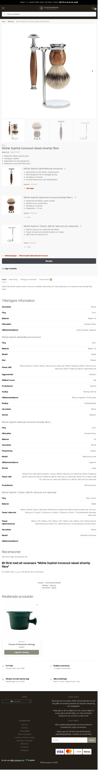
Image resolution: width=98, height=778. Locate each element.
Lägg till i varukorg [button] (22, 652)
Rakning (11, 21)
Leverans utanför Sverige (24, 737)
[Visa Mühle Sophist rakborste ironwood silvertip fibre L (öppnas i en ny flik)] (75, 197)
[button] (93, 8)
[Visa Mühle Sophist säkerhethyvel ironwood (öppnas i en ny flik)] (65, 168)
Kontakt (24, 728)
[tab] (4, 279)
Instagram (24, 750)
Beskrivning (13, 279)
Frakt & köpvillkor (24, 734)
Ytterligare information (28, 279)
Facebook (24, 747)
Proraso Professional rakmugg (22, 644)
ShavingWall (24, 731)
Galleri (4, 279)
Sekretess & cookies (24, 741)
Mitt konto (25, 744)
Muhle (54, 588)
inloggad (18, 572)
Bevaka (49, 261)
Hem (3, 21)
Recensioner (45, 279)
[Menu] (5, 8)
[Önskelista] (37, 605)
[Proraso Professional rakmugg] (22, 620)
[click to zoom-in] (49, 71)
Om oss (24, 725)
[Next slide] (92, 71)
